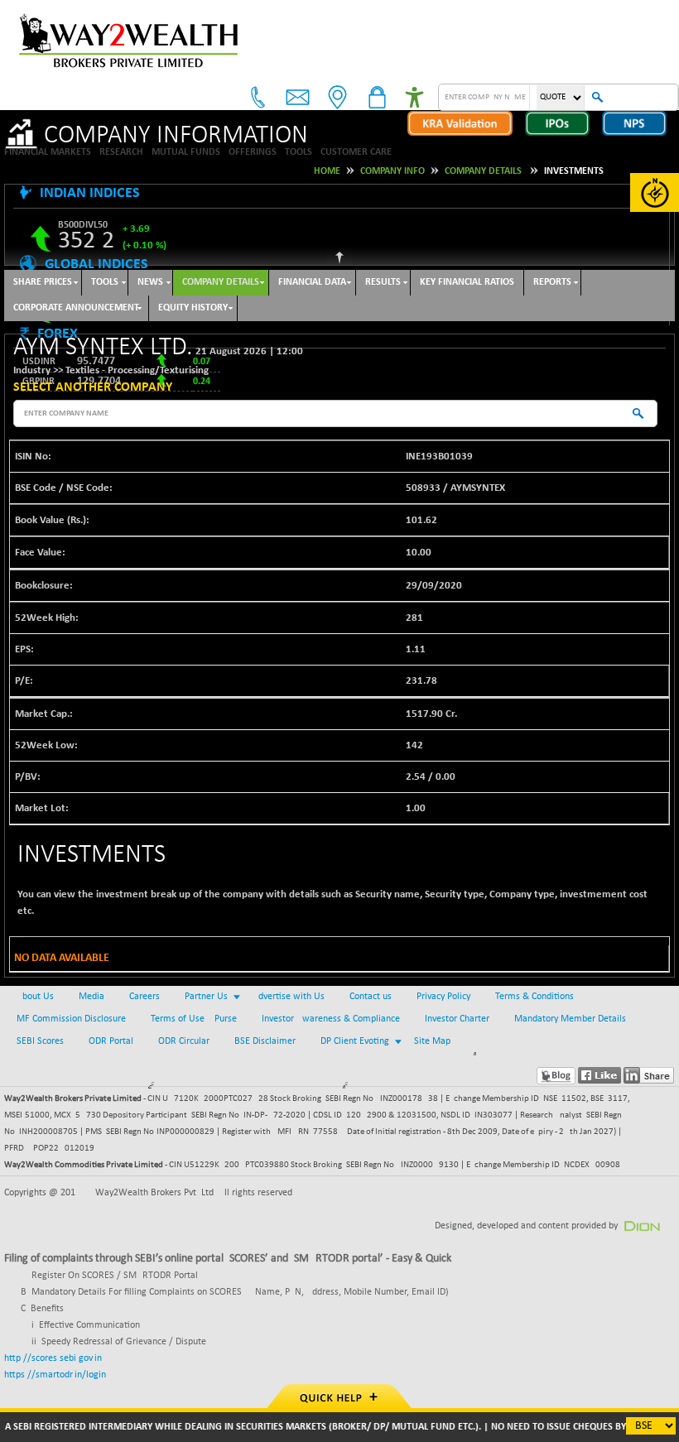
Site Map (432, 1041)
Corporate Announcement (76, 308)
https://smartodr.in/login (55, 1375)
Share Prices (42, 282)
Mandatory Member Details (570, 1019)
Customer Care (356, 152)
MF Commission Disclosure (71, 1019)
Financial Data (312, 282)
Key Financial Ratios (467, 282)
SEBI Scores (40, 1041)
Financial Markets (47, 152)
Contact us (370, 997)
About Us (35, 997)
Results (383, 282)
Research (121, 152)
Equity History (193, 308)
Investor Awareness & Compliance (331, 1019)
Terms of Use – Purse (194, 1019)
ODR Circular (183, 1041)
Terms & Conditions (534, 997)
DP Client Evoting (354, 1041)
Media (91, 997)
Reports (552, 282)
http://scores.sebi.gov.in (53, 1358)
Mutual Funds (186, 152)
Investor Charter (457, 1019)
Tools (298, 152)
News (150, 282)
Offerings (253, 152)
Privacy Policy (443, 997)
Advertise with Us (289, 997)
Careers (144, 997)
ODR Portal (111, 1041)
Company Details (220, 282)
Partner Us (206, 997)
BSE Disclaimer (265, 1041)
